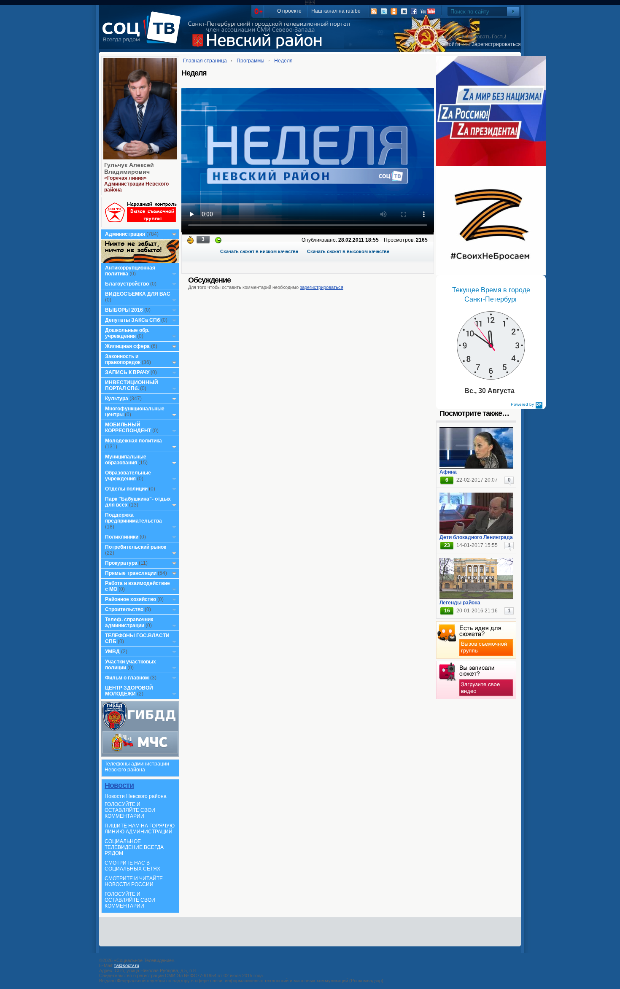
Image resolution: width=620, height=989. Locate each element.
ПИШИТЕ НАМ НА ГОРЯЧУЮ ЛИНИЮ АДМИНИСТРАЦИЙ (140, 829)
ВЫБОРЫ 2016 (124, 310)
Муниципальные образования (125, 460)
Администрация (125, 234)
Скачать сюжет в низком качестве (259, 251)
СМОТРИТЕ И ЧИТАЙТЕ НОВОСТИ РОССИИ (134, 881)
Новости (119, 785)
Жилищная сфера (127, 346)
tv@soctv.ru (126, 965)
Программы (250, 61)
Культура (116, 399)
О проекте (289, 11)
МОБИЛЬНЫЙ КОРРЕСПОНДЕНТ (128, 428)
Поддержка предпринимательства (133, 518)
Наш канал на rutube (336, 11)
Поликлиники (121, 537)
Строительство (124, 609)
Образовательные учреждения (128, 476)
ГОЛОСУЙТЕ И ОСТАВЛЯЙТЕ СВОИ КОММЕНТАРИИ (130, 810)
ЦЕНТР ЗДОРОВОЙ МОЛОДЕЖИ (129, 691)
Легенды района (459, 603)
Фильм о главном (127, 678)
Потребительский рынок (135, 547)
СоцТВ (144, 33)
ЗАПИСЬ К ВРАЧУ (127, 372)
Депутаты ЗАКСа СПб (132, 320)
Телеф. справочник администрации (129, 622)
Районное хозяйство (130, 599)
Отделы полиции (126, 489)
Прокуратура (121, 563)
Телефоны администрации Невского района (137, 767)
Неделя (283, 61)
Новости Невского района (136, 796)
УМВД (112, 652)
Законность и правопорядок (122, 359)
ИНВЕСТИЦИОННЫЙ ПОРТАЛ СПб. (131, 385)
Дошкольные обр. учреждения (127, 333)
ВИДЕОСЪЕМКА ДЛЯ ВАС (137, 294)
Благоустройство (127, 284)
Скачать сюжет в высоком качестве (348, 251)
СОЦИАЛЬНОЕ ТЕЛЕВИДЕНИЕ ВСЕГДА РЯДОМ (134, 847)
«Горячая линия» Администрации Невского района (136, 184)
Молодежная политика (133, 441)
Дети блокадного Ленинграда (476, 537)
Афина (448, 472)
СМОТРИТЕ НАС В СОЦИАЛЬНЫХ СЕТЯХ (132, 866)
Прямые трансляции (130, 573)
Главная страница (205, 61)
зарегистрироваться (321, 287)
